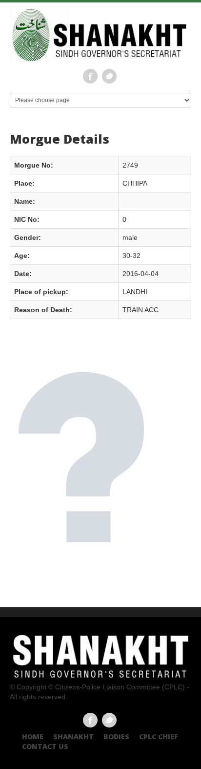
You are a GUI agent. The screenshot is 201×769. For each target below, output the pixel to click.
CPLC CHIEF (158, 736)
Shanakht (73, 736)
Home (32, 736)
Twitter (109, 76)
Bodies (116, 736)
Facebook (90, 76)
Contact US (45, 746)
